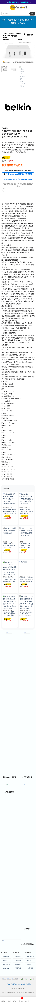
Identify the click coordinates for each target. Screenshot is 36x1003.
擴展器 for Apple (18, 23)
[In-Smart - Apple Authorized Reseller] (18, 7)
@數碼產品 (12, 20)
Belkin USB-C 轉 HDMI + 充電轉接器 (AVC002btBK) (9, 545)
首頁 (4, 20)
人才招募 (30, 968)
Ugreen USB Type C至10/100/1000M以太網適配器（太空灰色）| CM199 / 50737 (26, 545)
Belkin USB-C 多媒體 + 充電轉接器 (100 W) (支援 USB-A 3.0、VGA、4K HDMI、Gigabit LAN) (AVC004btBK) (9, 511)
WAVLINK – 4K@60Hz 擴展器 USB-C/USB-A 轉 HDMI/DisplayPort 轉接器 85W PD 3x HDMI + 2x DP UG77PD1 (26, 580)
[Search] (32, 14)
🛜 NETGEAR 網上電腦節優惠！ (18, 2)
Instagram (6, 968)
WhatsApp (30, 956)
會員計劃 (18, 956)
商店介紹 (6, 956)
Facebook (6, 964)
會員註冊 (18, 960)
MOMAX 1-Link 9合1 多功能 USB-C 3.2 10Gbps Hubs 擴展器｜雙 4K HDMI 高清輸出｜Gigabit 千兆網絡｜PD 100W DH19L (26, 614)
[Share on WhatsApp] (3, 189)
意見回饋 (18, 968)
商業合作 (30, 964)
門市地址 (6, 960)
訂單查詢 (18, 964)
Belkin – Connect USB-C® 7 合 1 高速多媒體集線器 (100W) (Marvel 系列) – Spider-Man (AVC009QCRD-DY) (9, 580)
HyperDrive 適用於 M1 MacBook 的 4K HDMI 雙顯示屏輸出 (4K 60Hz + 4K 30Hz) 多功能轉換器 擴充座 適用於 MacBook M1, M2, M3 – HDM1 (10, 614)
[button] (2, 7)
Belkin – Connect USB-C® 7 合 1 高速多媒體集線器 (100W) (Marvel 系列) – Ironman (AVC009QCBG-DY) (26, 511)
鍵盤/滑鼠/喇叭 (26, 20)
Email (29, 960)
